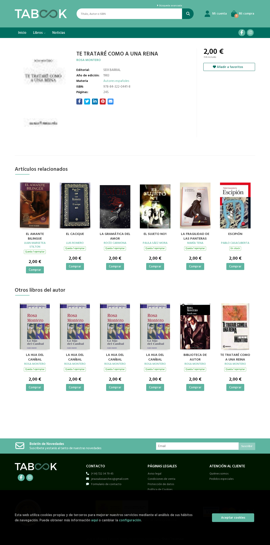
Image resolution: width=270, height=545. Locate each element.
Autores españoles (116, 81)
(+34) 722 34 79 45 (102, 473)
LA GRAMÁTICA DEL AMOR (115, 236)
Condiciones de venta (161, 478)
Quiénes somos (218, 473)
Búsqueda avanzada (170, 5)
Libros (38, 33)
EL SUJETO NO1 (155, 234)
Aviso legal (154, 473)
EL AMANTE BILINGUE (35, 236)
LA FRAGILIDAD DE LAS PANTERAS (195, 236)
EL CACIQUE (75, 234)
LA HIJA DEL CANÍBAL (35, 356)
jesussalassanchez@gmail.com (109, 478)
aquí (94, 520)
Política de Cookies (160, 489)
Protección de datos (161, 484)
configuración (130, 520)
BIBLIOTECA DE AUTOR (195, 356)
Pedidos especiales (221, 478)
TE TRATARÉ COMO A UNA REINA (235, 356)
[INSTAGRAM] (250, 32)
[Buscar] (188, 13)
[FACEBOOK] (241, 32)
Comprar (35, 269)
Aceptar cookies (233, 517)
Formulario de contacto (106, 484)
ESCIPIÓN (235, 234)
